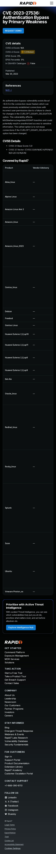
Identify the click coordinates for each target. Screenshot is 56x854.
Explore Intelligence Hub (20, 627)
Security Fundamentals (16, 744)
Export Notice (10, 833)
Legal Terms (10, 825)
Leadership (10, 698)
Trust (7, 837)
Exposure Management (17, 655)
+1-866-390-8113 (13, 785)
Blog (7, 727)
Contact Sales (12, 683)
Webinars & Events (14, 734)
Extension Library (14, 766)
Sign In (8, 756)
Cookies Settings (13, 848)
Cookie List (9, 841)
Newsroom (10, 702)
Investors (9, 712)
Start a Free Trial (13, 673)
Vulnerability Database (16, 741)
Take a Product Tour (15, 676)
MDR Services (12, 659)
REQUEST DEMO (13, 30)
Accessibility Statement (14, 844)
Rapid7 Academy (13, 770)
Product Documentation (17, 763)
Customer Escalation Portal (19, 773)
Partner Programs (14, 708)
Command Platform (15, 652)
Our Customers (12, 705)
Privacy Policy (10, 829)
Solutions (9, 662)
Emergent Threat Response (19, 731)
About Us (10, 695)
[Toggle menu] (51, 3)
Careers (9, 715)
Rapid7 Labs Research (16, 737)
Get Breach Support (15, 679)
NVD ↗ (9, 90)
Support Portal (12, 760)
